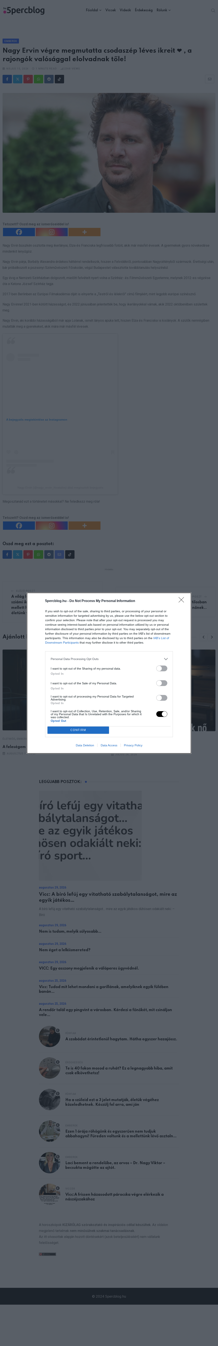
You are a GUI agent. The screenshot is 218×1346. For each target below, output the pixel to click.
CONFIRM (78, 730)
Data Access (109, 745)
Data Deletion (85, 745)
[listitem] (109, 659)
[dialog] (109, 673)
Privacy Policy (133, 745)
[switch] (161, 668)
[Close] (183, 601)
